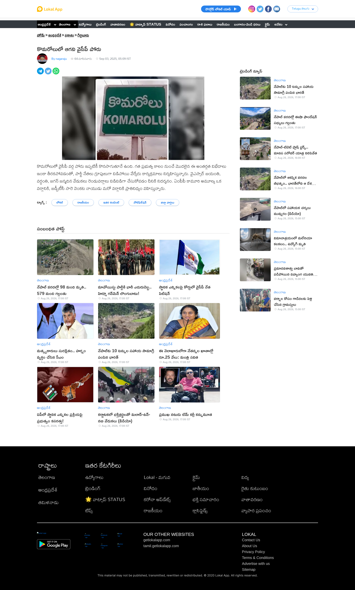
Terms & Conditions (258, 558)
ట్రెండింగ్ (92, 488)
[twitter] (49, 72)
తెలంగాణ (64, 24)
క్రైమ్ (196, 477)
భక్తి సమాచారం (206, 499)
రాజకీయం (153, 510)
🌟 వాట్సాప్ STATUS (105, 499)
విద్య (245, 477)
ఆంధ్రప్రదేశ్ (44, 24)
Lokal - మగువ (157, 477)
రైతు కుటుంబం (254, 488)
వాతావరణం (252, 499)
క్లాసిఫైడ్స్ (200, 510)
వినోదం (150, 488)
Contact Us (251, 540)
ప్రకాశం (69, 34)
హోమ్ (41, 34)
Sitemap (248, 569)
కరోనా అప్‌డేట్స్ (157, 499)
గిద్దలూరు (83, 34)
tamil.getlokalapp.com (161, 546)
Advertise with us (256, 564)
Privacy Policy (253, 552)
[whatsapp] (56, 72)
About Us (249, 546)
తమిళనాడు (48, 502)
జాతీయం (201, 488)
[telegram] (41, 72)
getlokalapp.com (156, 540)
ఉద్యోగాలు (94, 477)
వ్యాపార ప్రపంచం (256, 510)
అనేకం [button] (278, 24)
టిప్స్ (89, 510)
